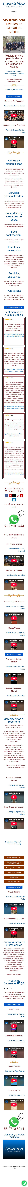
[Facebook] (6, 495)
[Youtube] (10, 495)
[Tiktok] (17, 495)
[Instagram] (21, 495)
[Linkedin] (14, 499)
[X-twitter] (14, 495)
